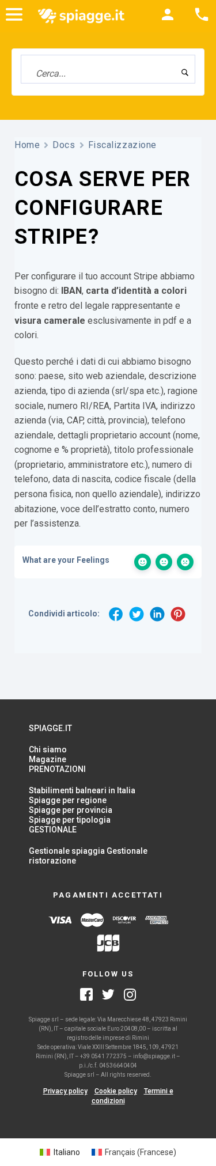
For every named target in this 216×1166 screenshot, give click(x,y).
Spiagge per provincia (70, 810)
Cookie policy (115, 1091)
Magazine (47, 759)
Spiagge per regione (68, 800)
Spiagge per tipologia (70, 819)
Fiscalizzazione (122, 144)
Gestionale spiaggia (67, 850)
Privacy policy (65, 1091)
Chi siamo (48, 749)
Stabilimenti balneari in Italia (82, 790)
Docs (63, 144)
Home (27, 144)
